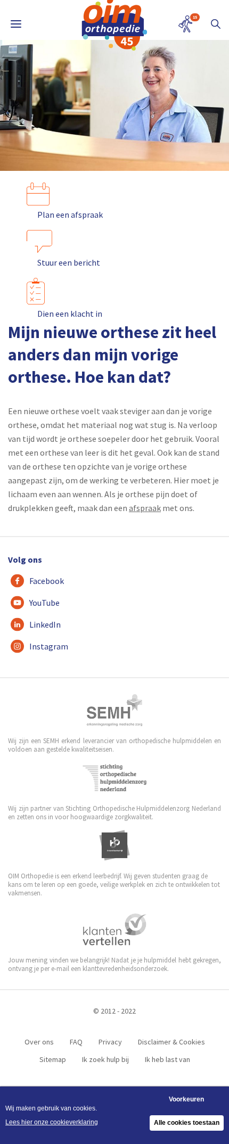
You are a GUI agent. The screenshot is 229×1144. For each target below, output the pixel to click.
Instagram (48, 646)
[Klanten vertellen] (115, 929)
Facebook (46, 580)
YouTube (44, 602)
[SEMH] (114, 710)
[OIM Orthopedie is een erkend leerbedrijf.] (114, 845)
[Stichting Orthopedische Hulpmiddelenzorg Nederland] (114, 778)
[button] (215, 24)
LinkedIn (45, 624)
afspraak (145, 508)
